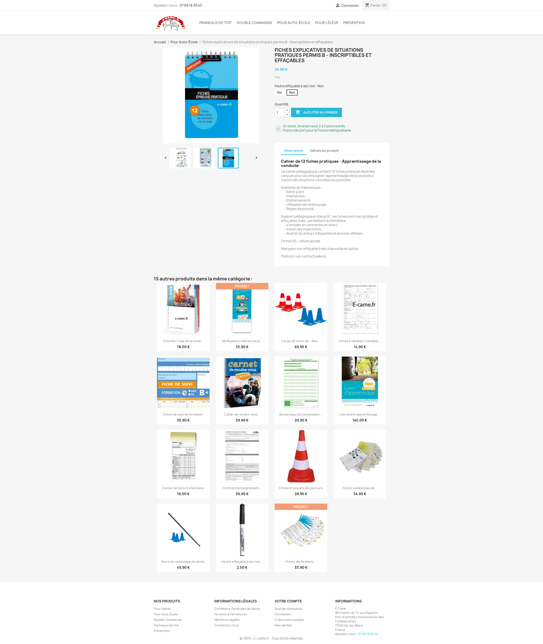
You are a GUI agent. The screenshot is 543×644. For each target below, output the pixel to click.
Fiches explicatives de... (360, 488)
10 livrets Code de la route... (183, 341)
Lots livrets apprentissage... (360, 414)
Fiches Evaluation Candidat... (360, 341)
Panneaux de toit (215, 22)
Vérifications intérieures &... (242, 341)
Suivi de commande (288, 609)
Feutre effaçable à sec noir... (242, 562)
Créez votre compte (289, 620)
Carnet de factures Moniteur (183, 488)
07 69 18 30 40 (191, 5)
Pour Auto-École (293, 22)
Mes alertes (283, 625)
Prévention (354, 22)
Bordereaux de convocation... (300, 414)
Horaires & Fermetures (230, 614)
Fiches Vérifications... (301, 562)
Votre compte (288, 601)
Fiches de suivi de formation (183, 414)
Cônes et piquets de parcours (301, 488)
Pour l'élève (326, 22)
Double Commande (254, 22)
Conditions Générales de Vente (237, 609)
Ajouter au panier (316, 112)
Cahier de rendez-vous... (242, 414)
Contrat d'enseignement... (242, 488)
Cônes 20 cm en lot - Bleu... (300, 341)
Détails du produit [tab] (324, 150)
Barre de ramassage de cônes (183, 562)
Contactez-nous (226, 625)
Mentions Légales (227, 620)
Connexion (283, 614)
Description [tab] (293, 150)
